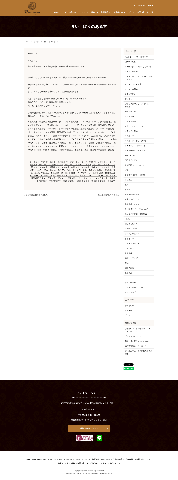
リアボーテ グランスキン (136, 141)
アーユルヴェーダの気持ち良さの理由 (138, 352)
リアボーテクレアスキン (135, 151)
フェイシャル (130, 121)
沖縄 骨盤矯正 (106, 173)
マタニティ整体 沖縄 (85, 167)
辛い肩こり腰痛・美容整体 (136, 214)
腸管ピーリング (131, 258)
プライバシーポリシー (134, 288)
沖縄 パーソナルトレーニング (85, 173)
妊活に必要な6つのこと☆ (108, 195)
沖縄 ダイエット (63, 173)
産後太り (48, 176)
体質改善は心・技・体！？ (136, 346)
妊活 (126, 170)
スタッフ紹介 (130, 94)
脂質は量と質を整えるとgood (137, 341)
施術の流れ (129, 268)
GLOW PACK (130, 62)
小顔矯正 (128, 180)
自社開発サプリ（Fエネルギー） (138, 209)
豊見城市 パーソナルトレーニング (83, 178)
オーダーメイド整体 (133, 84)
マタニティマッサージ (134, 126)
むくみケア (59, 170)
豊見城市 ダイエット (57, 178)
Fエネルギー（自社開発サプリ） (138, 57)
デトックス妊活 (131, 112)
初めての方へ (130, 156)
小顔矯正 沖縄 (102, 170)
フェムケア (129, 249)
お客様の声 (118, 12)
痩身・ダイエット (132, 199)
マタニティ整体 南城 (65, 167)
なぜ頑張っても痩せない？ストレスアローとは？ (138, 330)
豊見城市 (43, 178)
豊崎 (59, 176)
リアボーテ (129, 136)
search (152, 12)
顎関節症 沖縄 (46, 181)
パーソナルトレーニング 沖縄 (79, 162)
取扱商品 (104, 12)
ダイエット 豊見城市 (55, 162)
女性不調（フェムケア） (135, 165)
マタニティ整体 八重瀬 (44, 167)
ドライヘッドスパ (132, 239)
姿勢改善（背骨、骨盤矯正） (137, 175)
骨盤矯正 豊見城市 (106, 181)
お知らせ (128, 310)
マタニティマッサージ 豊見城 (77, 165)
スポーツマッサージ (133, 244)
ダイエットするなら (133, 336)
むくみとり (69, 170)
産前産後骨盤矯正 (132, 195)
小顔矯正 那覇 (48, 173)
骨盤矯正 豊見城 (89, 181)
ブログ (131, 12)
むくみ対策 (79, 170)
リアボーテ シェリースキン (136, 146)
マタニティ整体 (131, 131)
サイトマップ (130, 292)
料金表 (127, 190)
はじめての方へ (68, 12)
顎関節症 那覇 (60, 181)
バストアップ (130, 117)
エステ (83, 12)
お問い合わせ (142, 12)
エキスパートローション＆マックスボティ (138, 78)
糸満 (55, 176)
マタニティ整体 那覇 (44, 170)
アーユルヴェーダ (132, 72)
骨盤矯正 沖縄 (74, 181)
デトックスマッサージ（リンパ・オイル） (138, 105)
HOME (56, 12)
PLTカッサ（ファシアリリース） (138, 67)
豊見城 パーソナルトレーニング (94, 176)
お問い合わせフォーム (89, 428)
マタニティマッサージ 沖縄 (50, 165)
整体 (93, 12)
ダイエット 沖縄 (37, 162)
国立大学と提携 (131, 160)
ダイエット (129, 99)
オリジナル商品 (131, 89)
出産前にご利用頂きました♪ (37, 195)
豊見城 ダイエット (70, 176)
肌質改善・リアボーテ (134, 204)
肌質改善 (128, 253)
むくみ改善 (90, 170)
